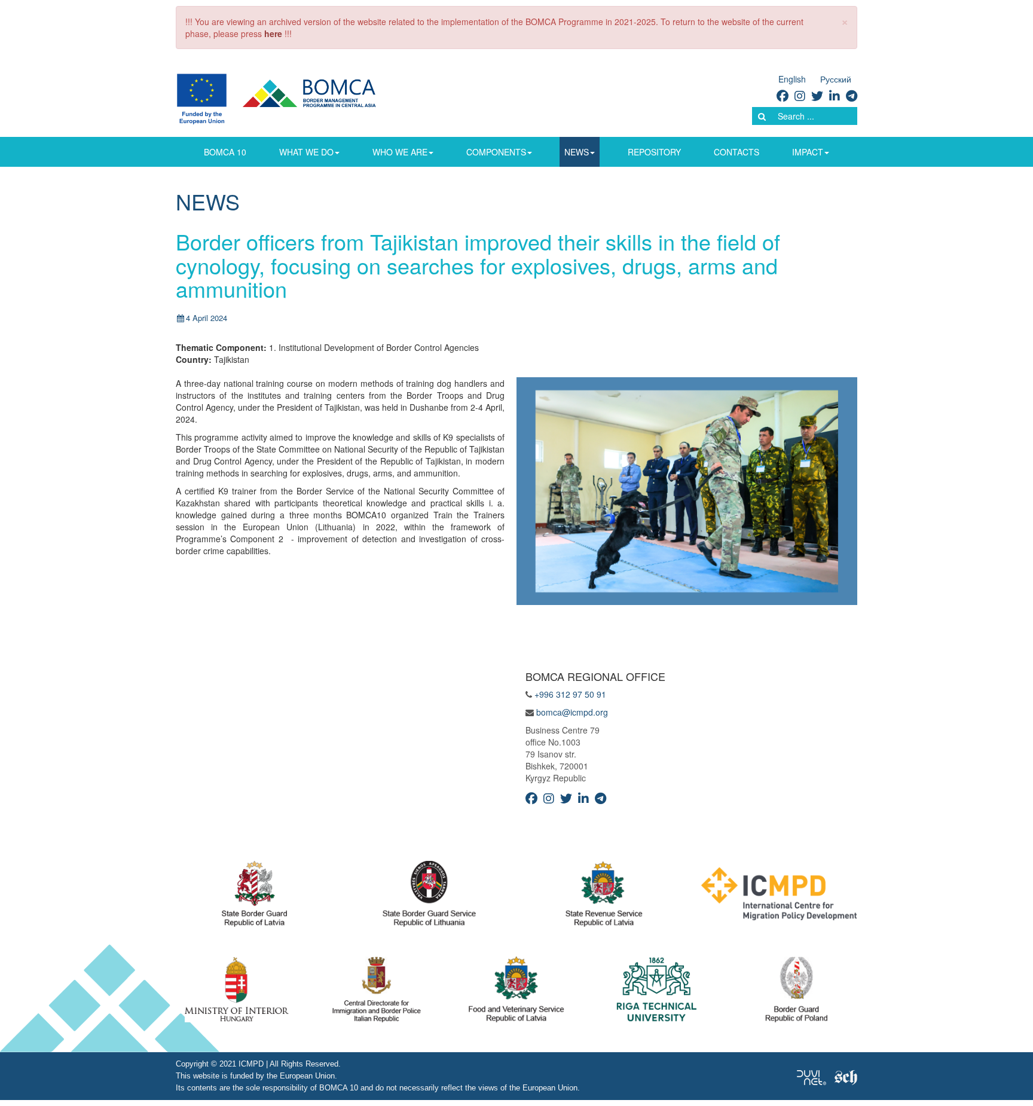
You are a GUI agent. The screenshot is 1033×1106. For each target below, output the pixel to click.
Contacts (736, 152)
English (792, 79)
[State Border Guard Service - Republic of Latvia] (429, 897)
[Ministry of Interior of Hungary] (237, 992)
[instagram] (799, 95)
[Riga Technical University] (656, 992)
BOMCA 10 (225, 152)
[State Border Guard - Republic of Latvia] (254, 897)
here (273, 33)
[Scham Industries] (846, 1076)
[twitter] (817, 95)
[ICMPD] (779, 897)
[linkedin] (834, 95)
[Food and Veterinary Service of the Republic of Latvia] (516, 992)
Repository (654, 152)
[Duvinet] (811, 1076)
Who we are (399, 152)
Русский (835, 79)
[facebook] (782, 95)
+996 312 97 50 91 (570, 694)
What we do (306, 152)
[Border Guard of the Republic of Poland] (796, 992)
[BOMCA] (290, 97)
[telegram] (851, 95)
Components (496, 152)
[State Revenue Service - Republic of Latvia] (604, 897)
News (576, 152)
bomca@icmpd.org (572, 712)
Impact (807, 152)
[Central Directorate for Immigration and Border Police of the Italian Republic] (376, 992)
